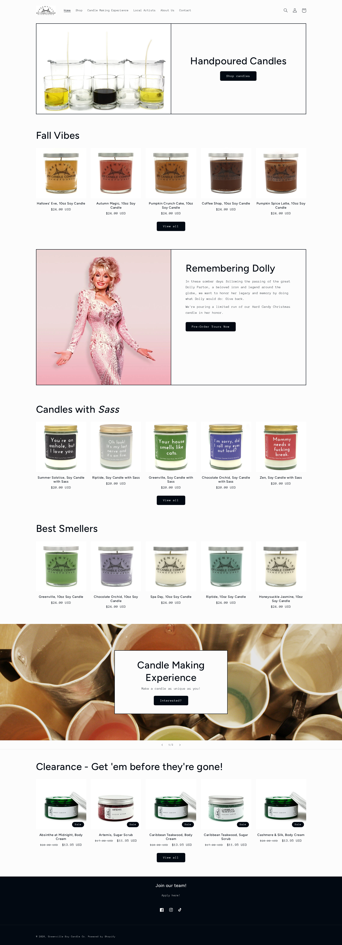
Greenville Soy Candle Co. (67, 936)
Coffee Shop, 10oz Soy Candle (226, 203)
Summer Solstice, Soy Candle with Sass (61, 479)
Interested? (171, 700)
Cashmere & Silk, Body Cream (280, 835)
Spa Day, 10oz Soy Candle (171, 597)
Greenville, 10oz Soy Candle (61, 597)
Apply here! (171, 895)
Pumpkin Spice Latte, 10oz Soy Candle (281, 205)
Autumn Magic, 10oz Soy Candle (116, 205)
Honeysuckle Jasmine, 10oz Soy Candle (281, 599)
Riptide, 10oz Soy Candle (226, 597)
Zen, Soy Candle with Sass (281, 477)
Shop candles (238, 75)
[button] (285, 10)
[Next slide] (180, 745)
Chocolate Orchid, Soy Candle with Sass (226, 479)
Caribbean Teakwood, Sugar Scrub (226, 837)
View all (171, 226)
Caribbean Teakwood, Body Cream (171, 837)
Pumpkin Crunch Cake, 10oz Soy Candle (171, 205)
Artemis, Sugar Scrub (116, 835)
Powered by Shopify (102, 936)
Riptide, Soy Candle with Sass (116, 477)
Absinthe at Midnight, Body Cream (61, 837)
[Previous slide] (162, 745)
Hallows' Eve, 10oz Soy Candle (61, 203)
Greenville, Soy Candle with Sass (171, 479)
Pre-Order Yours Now (211, 326)
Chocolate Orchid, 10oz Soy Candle (116, 599)
